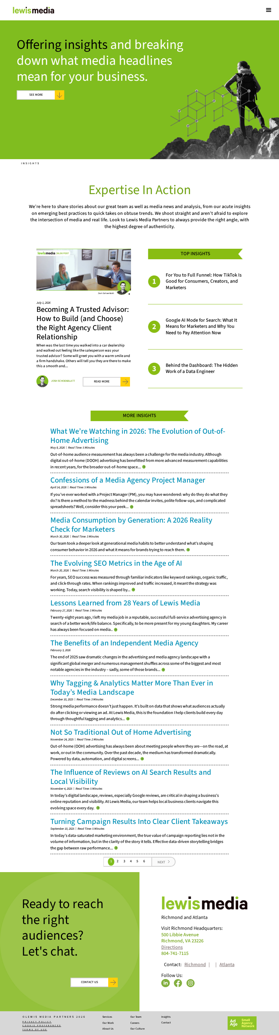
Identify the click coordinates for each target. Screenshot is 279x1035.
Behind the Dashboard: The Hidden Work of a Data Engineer (202, 368)
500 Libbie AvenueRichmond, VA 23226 (182, 938)
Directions (172, 947)
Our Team (136, 1017)
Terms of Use (34, 1029)
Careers (134, 1023)
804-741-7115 (174, 954)
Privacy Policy (37, 1021)
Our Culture (137, 1029)
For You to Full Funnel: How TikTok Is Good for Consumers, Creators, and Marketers (204, 281)
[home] (33, 10)
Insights (30, 163)
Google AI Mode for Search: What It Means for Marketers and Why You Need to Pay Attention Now (201, 326)
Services (107, 1017)
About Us (107, 1029)
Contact (166, 1022)
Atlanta (226, 965)
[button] (269, 10)
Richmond (195, 965)
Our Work (108, 1023)
